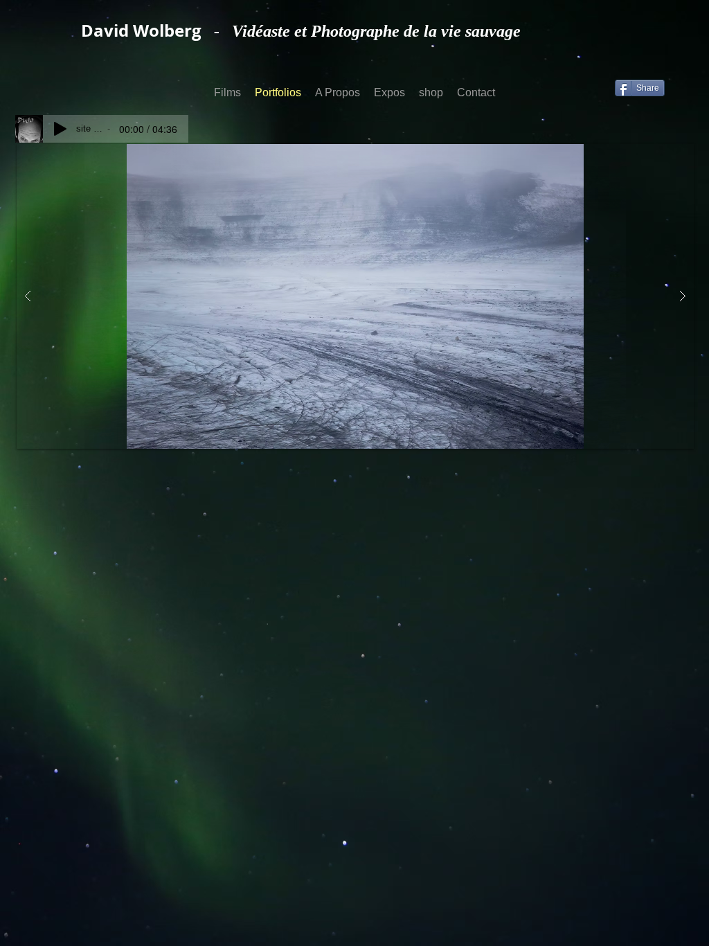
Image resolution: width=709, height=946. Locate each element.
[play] (656, 155)
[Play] (60, 129)
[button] (355, 296)
